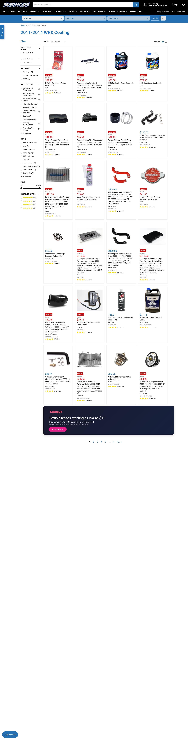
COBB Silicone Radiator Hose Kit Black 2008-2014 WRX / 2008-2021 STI (152, 137)
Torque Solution (82, 92)
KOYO (47, 211)
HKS (46, 88)
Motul (78, 202)
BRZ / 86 (21, 12)
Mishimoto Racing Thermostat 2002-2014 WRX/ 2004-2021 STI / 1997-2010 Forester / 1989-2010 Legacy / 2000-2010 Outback (152, 386)
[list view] (165, 41)
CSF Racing (80, 275)
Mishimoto (80, 395)
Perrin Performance (51, 334)
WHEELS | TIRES (136, 12)
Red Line (111, 322)
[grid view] (162, 41)
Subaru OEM (144, 322)
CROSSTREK (47, 12)
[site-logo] (16, 4)
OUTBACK (84, 12)
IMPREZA (34, 12)
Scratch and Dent (178, 12)
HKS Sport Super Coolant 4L (150, 83)
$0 (21, 185)
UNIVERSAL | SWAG (117, 12)
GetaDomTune (49, 386)
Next (118, 442)
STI (12, 12)
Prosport (79, 327)
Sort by (46, 41)
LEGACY (72, 12)
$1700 (38, 185)
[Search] (136, 4)
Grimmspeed (112, 206)
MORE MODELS (99, 12)
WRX (5, 12)
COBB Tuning (144, 142)
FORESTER (60, 12)
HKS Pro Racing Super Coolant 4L (121, 83)
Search (155, 18)
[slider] (21, 188)
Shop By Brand (163, 12)
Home (23, 26)
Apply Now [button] (56, 429)
